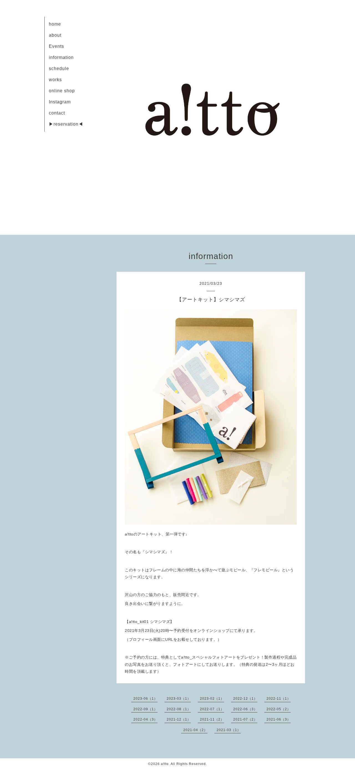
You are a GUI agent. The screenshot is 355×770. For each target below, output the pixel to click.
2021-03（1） (229, 730)
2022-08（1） (179, 709)
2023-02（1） (212, 699)
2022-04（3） (145, 719)
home (55, 24)
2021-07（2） (245, 719)
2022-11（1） (279, 699)
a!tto (165, 764)
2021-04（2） (195, 730)
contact (57, 113)
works (55, 79)
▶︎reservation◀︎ (66, 124)
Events (56, 46)
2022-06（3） (245, 709)
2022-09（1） (145, 709)
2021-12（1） (179, 719)
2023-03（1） (179, 699)
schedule (59, 68)
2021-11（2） (212, 719)
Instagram (60, 101)
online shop (62, 90)
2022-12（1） (245, 699)
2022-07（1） (212, 709)
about (55, 35)
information (61, 57)
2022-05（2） (279, 709)
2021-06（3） (279, 719)
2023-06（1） (145, 699)
